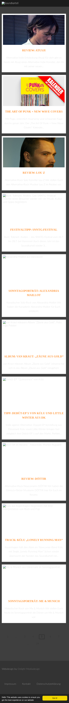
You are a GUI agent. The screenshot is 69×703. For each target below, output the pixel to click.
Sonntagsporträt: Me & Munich (34, 601)
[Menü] (62, 7)
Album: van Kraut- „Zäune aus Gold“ (34, 356)
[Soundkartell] (10, 3)
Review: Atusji (33, 50)
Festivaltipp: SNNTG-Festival (33, 229)
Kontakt (26, 684)
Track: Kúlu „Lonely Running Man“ (34, 539)
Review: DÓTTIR (33, 478)
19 (37, 644)
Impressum (10, 684)
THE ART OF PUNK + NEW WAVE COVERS (34, 111)
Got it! (54, 698)
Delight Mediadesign (29, 669)
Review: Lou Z (34, 172)
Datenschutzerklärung (49, 684)
